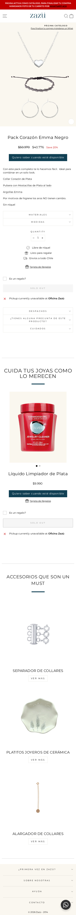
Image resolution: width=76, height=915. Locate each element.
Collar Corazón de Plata (17, 179)
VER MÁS (38, 678)
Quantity (38, 231)
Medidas (38, 222)
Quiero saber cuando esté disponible (38, 157)
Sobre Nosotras (37, 880)
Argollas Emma (12, 192)
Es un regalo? (17, 278)
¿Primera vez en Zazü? (37, 869)
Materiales (38, 214)
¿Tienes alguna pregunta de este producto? (38, 320)
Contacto (37, 902)
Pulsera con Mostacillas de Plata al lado (27, 185)
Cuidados (38, 328)
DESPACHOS (38, 311)
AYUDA (37, 891)
